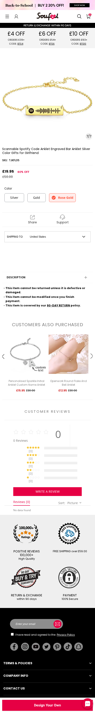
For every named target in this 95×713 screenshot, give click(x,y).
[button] (7, 16)
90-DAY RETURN (58, 305)
